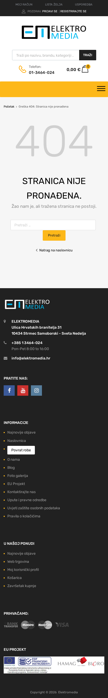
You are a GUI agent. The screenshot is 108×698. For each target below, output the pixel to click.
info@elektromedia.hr (31, 358)
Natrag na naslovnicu (56, 250)
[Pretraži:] (54, 225)
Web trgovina (18, 561)
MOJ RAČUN (24, 4)
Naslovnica (16, 441)
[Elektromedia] (54, 39)
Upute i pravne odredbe (26, 500)
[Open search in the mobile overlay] (54, 55)
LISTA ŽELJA (54, 4)
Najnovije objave (21, 432)
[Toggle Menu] (101, 89)
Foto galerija (17, 476)
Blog (11, 467)
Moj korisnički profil (23, 569)
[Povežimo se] (9, 390)
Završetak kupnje (21, 586)
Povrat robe (21, 450)
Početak (9, 106)
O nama (13, 459)
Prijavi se (50, 11)
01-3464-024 (42, 72)
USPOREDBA (84, 4)
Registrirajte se (73, 11)
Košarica (14, 578)
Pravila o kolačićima (23, 516)
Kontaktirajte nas (21, 492)
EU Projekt (16, 484)
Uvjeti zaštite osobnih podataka (33, 508)
